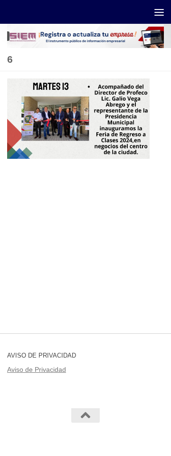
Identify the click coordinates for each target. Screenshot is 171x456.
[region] (85, 36)
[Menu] (159, 12)
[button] (157, 37)
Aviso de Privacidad (36, 369)
